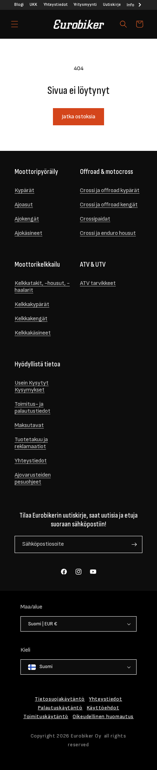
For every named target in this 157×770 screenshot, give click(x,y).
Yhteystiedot (55, 4)
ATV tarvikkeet (98, 283)
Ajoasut (24, 204)
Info (130, 5)
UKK (33, 4)
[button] (15, 24)
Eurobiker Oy (86, 736)
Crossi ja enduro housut (108, 233)
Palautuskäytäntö (60, 708)
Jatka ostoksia (78, 116)
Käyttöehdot (103, 708)
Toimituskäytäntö (45, 716)
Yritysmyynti (85, 4)
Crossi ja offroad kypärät (109, 190)
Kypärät (24, 190)
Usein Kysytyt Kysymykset (32, 386)
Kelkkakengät (31, 318)
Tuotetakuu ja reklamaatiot (31, 443)
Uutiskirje (112, 4)
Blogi (19, 4)
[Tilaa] (134, 544)
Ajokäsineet (28, 233)
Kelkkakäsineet (33, 332)
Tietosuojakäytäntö (60, 699)
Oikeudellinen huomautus (103, 716)
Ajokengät (27, 219)
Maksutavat (29, 425)
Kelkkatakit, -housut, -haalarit (42, 287)
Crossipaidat (95, 219)
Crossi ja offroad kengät (109, 204)
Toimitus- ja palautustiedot (32, 408)
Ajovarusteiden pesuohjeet (33, 478)
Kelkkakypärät (32, 304)
